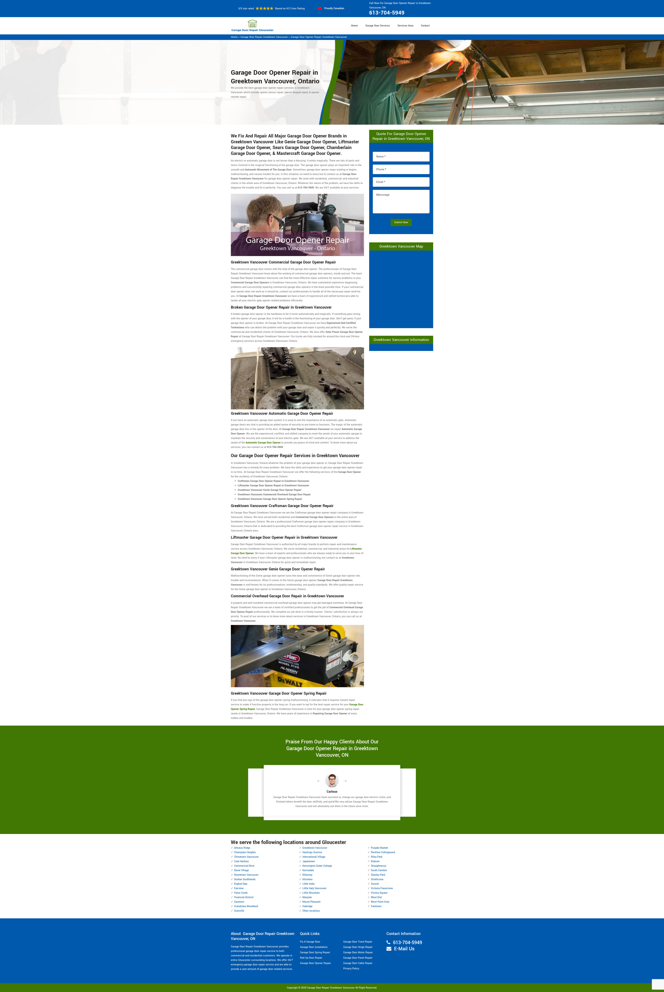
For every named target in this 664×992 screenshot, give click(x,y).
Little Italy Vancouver (314, 888)
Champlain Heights (245, 852)
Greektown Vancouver (314, 848)
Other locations (311, 911)
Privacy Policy (351, 968)
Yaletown (376, 906)
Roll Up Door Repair (311, 958)
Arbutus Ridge (242, 848)
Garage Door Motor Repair (358, 952)
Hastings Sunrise (312, 852)
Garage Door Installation (314, 947)
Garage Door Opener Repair (315, 963)
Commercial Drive (244, 866)
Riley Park (376, 857)
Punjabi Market (379, 848)
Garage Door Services (377, 25)
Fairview (239, 888)
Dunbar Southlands (245, 879)
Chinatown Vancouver (246, 857)
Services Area (405, 25)
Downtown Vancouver (246, 875)
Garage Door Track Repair (357, 942)
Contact (425, 25)
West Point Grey (380, 902)
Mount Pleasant (311, 902)
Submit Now (401, 222)
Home (354, 25)
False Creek (240, 893)
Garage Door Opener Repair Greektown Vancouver (319, 37)
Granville (239, 911)
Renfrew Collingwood (383, 852)
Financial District (243, 897)
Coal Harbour (241, 861)
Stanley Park (378, 875)
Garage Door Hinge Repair (358, 947)
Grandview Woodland (246, 906)
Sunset (375, 884)
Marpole (307, 897)
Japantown (308, 861)
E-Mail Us (404, 948)
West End (376, 897)
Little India (308, 884)
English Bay (240, 884)
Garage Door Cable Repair (357, 963)
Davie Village (241, 870)
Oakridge (307, 906)
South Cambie (379, 870)
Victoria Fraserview (382, 888)
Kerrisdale (308, 870)
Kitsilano (307, 879)
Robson (375, 861)
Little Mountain (311, 893)
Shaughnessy (378, 866)
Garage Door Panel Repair (357, 958)
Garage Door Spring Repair (315, 952)
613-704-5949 (386, 13)
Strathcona (377, 879)
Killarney (307, 875)
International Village (313, 857)
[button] (321, 781)
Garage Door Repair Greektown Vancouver (264, 37)
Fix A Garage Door (310, 942)
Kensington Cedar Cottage (317, 866)
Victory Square (379, 893)
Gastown (239, 902)
